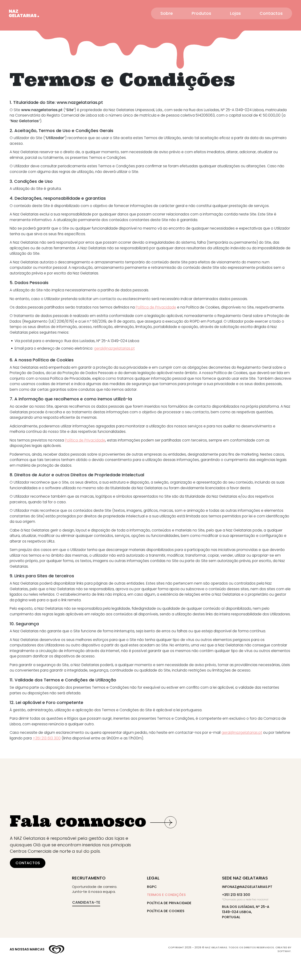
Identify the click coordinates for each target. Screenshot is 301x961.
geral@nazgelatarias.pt (114, 348)
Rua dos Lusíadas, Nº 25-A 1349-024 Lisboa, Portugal (245, 911)
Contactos (271, 13)
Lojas (235, 13)
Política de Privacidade (156, 307)
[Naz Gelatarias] (24, 13)
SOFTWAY (284, 951)
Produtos (201, 13)
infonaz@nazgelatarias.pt (247, 886)
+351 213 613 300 (47, 738)
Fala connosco (78, 821)
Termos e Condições (166, 894)
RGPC (152, 886)
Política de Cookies (165, 911)
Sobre (166, 13)
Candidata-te (86, 902)
